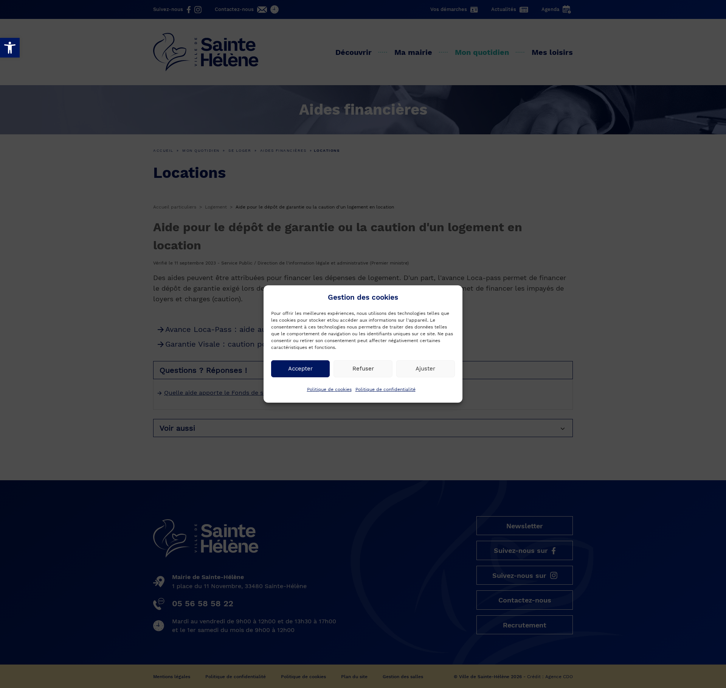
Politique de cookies (329, 389)
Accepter (300, 368)
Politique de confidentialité (385, 389)
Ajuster (425, 368)
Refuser (363, 368)
